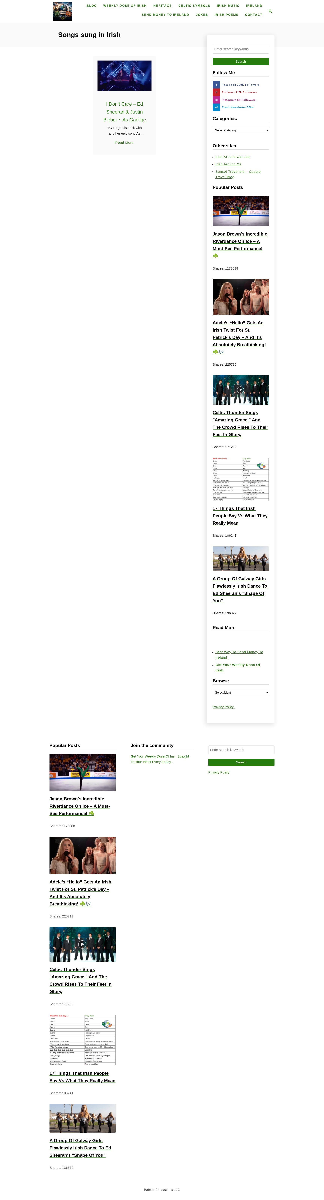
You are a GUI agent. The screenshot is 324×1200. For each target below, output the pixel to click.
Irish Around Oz (228, 164)
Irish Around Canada (232, 157)
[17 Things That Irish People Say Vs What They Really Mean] (241, 479)
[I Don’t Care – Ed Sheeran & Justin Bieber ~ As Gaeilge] (125, 76)
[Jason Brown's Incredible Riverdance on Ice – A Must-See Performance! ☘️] (241, 211)
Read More (124, 143)
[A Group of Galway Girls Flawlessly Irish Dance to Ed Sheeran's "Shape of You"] (241, 558)
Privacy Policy (224, 707)
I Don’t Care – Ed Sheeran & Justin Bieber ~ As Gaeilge (124, 112)
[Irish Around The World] (62, 11)
